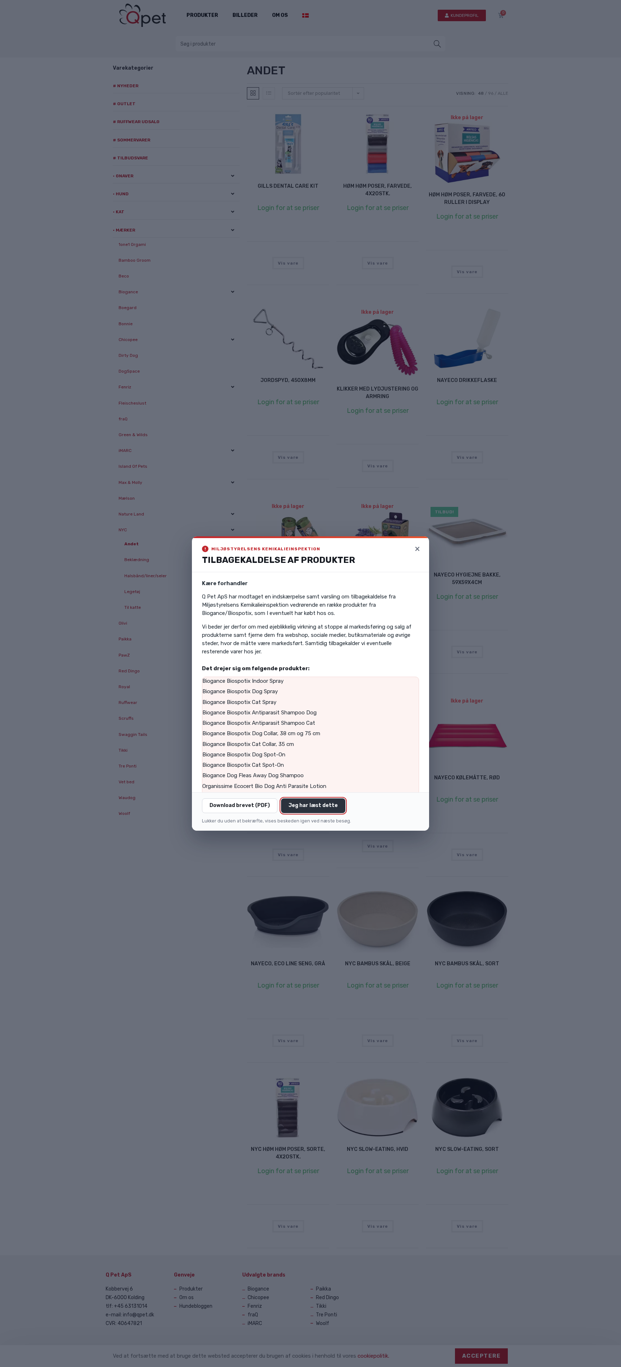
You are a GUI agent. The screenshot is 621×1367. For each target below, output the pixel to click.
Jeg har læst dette (313, 805)
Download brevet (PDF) (240, 805)
